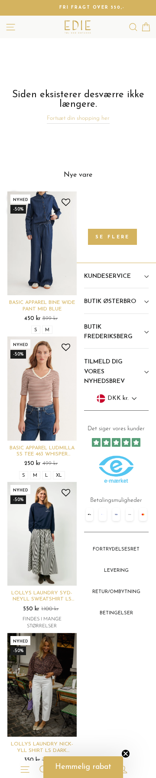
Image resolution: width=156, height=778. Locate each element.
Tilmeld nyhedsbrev (116, 515)
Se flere (112, 237)
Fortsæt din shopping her (78, 118)
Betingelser (116, 613)
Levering (116, 570)
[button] (83, 767)
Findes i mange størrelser (42, 623)
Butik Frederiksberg (108, 332)
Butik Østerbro (110, 301)
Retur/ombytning (116, 592)
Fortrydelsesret (116, 549)
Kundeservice (107, 276)
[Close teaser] (125, 753)
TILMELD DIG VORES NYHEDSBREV (104, 372)
